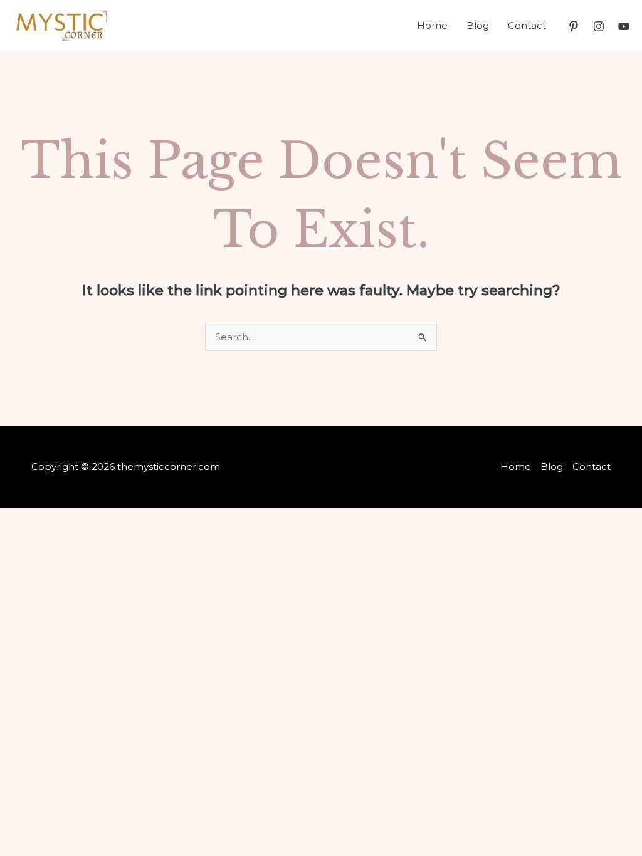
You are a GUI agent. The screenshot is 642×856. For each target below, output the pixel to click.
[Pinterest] (573, 26)
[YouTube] (623, 26)
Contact (527, 25)
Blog (477, 25)
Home (432, 25)
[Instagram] (598, 26)
